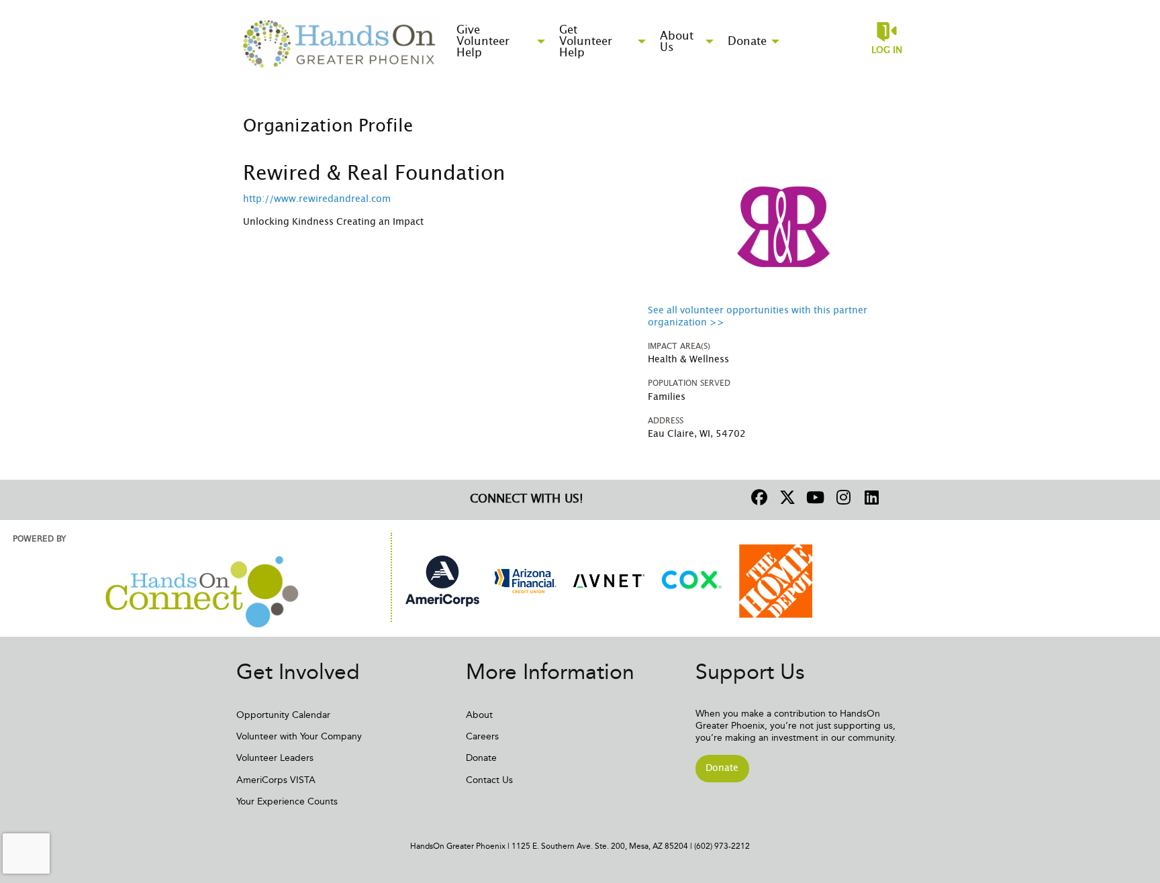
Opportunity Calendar (283, 715)
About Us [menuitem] (676, 41)
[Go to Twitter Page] (785, 497)
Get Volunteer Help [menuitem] (585, 41)
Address (665, 421)
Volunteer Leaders (274, 758)
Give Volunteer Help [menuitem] (483, 41)
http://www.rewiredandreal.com (317, 199)
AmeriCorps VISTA (276, 780)
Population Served (689, 383)
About (479, 715)
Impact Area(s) (679, 346)
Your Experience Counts (287, 801)
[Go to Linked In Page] (870, 497)
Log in (886, 50)
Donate (481, 758)
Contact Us (489, 780)
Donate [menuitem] (747, 41)
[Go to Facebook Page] (757, 497)
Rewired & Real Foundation (374, 174)
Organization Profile (328, 126)
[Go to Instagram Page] (842, 497)
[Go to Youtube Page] (813, 497)
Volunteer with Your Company (299, 736)
